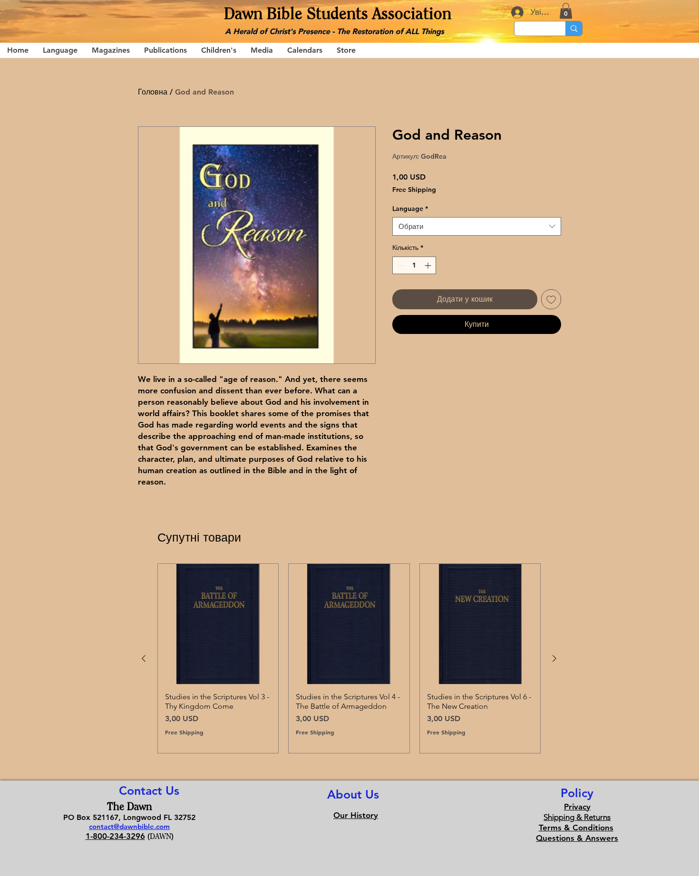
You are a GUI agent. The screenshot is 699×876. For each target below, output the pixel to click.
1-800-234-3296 (115, 836)
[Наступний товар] (554, 658)
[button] (566, 11)
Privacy (577, 806)
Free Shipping (414, 189)
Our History (355, 815)
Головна (152, 91)
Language (410, 208)
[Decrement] (400, 265)
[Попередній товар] (143, 658)
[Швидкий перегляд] (218, 624)
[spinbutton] (414, 265)
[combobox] (476, 226)
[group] (349, 658)
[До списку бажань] (551, 299)
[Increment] (429, 265)
